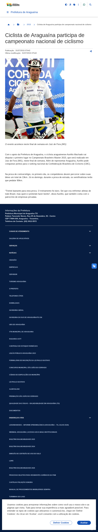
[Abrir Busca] (90, 4)
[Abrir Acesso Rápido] (78, 5)
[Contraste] (66, 5)
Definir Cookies (61, 523)
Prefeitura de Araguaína (24, 12)
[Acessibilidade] (70, 5)
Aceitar (84, 523)
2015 (29, 24)
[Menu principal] (7, 12)
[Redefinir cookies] (74, 5)
